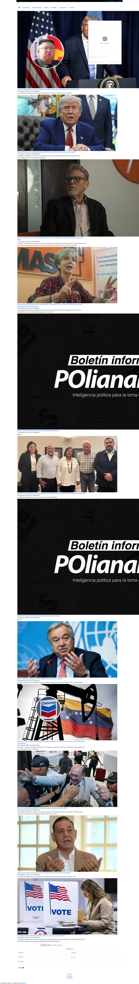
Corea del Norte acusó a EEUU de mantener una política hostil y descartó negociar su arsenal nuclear (48, 89)
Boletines (54, 7)
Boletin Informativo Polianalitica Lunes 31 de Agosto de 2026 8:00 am (38, 430)
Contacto (119, 1)
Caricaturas (62, 7)
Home (69, 974)
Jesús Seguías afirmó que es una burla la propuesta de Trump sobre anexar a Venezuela (44, 873)
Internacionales (36, 7)
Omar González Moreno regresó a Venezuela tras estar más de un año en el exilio (42, 808)
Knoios (24, 983)
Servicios (71, 7)
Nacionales (26, 7)
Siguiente (60, 945)
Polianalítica (93, 61)
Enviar (20, 968)
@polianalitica (92, 18)
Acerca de (69, 976)
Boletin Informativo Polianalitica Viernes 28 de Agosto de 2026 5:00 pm (38, 616)
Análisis (46, 7)
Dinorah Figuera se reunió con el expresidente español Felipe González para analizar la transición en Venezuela (51, 493)
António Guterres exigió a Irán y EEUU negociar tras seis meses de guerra (39, 678)
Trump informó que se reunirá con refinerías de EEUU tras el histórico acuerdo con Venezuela (46, 152)
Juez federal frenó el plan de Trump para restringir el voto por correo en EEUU (41, 935)
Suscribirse (110, 1)
